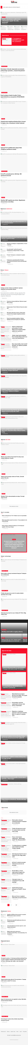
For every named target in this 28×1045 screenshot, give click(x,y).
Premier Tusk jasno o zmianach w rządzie (16, 254)
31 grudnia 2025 (5, 517)
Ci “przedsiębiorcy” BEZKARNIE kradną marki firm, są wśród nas (18, 40)
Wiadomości (4, 66)
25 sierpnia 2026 (4, 576)
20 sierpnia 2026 (10, 252)
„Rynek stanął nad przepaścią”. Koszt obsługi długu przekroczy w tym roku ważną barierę (19, 337)
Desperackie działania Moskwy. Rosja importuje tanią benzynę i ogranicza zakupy (14, 237)
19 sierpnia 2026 (10, 256)
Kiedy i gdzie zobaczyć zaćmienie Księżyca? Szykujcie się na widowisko (19, 821)
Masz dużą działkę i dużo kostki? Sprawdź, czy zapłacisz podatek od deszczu (19, 345)
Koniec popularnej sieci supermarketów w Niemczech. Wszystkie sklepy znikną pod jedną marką (13, 430)
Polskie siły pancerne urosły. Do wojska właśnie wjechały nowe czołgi (19, 830)
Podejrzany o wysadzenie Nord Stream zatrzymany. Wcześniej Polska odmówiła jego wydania (17, 261)
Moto (17, 1031)
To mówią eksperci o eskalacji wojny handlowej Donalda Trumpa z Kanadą (19, 847)
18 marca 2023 (4, 982)
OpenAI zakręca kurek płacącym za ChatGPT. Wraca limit (19, 889)
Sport (21, 1031)
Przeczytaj (4, 298)
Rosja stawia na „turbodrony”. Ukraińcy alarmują (14, 799)
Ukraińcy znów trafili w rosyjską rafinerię (12, 631)
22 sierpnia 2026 (4, 151)
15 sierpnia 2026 (4, 1002)
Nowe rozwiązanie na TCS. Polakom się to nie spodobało (14, 515)
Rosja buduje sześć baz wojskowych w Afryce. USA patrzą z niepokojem (18, 704)
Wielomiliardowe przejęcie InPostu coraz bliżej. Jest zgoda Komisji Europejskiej (19, 695)
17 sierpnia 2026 (5, 780)
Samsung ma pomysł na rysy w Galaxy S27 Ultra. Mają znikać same (19, 855)
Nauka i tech (5, 570)
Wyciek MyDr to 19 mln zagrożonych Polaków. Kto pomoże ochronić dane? (18, 872)
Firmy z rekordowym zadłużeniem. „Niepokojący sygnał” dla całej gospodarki (11, 20)
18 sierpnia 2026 (4, 499)
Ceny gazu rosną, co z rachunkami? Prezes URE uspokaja (18, 881)
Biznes (3, 17)
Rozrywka (25, 1031)
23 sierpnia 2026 (4, 72)
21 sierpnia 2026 (4, 177)
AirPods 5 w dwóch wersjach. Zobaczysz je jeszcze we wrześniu (19, 864)
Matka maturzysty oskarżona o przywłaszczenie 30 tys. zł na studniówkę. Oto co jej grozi (17, 933)
